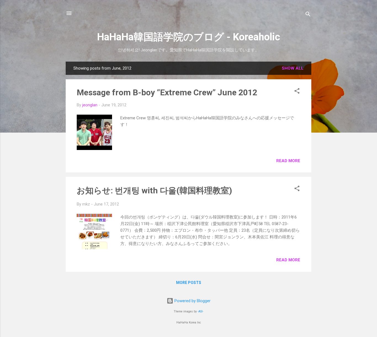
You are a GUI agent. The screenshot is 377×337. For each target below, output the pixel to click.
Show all (293, 68)
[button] (297, 92)
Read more (288, 160)
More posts (188, 282)
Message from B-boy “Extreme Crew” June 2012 (167, 92)
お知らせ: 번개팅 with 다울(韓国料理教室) (154, 190)
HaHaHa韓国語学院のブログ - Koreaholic (188, 37)
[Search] (308, 15)
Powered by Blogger (192, 300)
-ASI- (200, 311)
